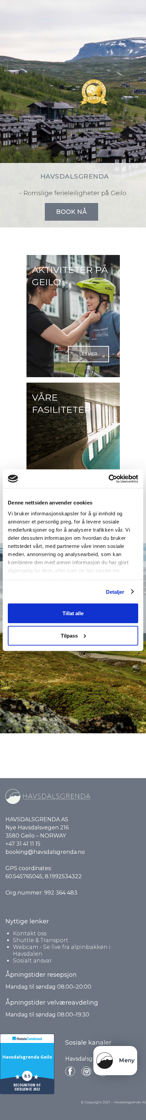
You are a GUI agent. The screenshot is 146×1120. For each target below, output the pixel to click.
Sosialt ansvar (32, 960)
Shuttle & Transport (40, 940)
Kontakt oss (30, 933)
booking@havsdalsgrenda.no (45, 852)
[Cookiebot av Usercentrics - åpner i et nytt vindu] (108, 478)
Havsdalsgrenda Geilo (27, 1057)
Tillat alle (73, 613)
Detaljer (115, 591)
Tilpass (69, 635)
